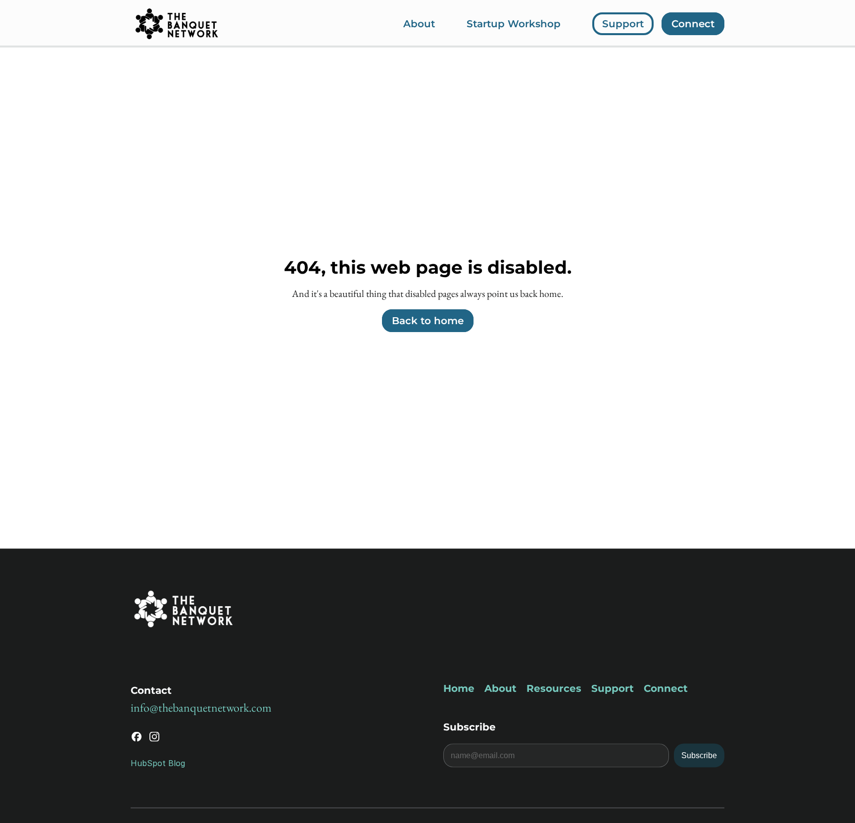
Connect (666, 688)
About (500, 688)
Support (612, 688)
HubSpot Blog (158, 763)
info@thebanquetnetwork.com (201, 707)
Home (459, 688)
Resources (553, 688)
